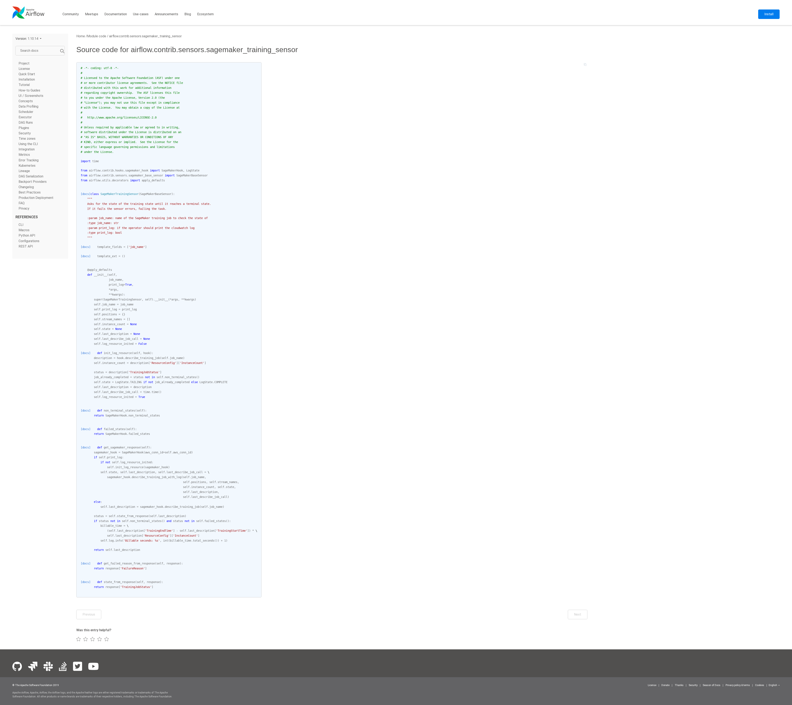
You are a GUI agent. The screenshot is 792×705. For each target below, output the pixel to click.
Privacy (24, 208)
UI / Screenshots (31, 96)
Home (80, 36)
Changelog (26, 187)
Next (577, 614)
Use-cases (140, 14)
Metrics (24, 155)
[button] (28, 39)
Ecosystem (205, 14)
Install (768, 14)
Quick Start (27, 74)
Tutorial (24, 85)
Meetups (91, 14)
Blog (187, 14)
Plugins (24, 128)
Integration (27, 149)
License (24, 69)
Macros (24, 230)
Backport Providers (33, 182)
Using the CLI (28, 144)
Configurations (29, 241)
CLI (21, 225)
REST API (26, 246)
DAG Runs (26, 122)
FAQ (22, 203)
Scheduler (26, 112)
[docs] (86, 194)
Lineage (24, 171)
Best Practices (30, 192)
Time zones (27, 139)
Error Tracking (29, 160)
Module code (96, 36)
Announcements (166, 14)
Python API (27, 235)
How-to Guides (29, 90)
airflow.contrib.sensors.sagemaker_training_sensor (145, 36)
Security (25, 133)
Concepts (26, 101)
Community (70, 14)
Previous (88, 614)
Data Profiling (28, 106)
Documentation (115, 14)
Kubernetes (27, 166)
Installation (27, 79)
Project (24, 63)
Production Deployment (36, 198)
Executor (25, 117)
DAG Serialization (31, 176)
